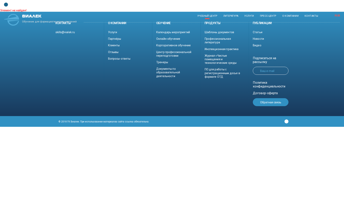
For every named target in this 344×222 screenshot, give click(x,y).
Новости (258, 38)
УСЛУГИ (249, 16)
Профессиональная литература (218, 40)
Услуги (112, 32)
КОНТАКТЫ (311, 16)
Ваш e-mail (267, 71)
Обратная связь (270, 102)
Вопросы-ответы (119, 58)
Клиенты (114, 45)
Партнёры (114, 38)
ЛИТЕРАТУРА (230, 16)
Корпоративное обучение (173, 45)
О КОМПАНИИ (290, 16)
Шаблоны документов (219, 32)
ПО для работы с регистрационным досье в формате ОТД (222, 73)
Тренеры (162, 62)
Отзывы (113, 52)
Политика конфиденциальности (269, 84)
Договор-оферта (265, 93)
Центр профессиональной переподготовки (173, 53)
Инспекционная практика (222, 49)
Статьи (257, 32)
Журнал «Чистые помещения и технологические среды (221, 59)
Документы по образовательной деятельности (168, 72)
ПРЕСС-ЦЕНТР (268, 16)
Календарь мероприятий (173, 32)
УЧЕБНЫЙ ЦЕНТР (207, 16)
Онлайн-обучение (168, 38)
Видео (257, 45)
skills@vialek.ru (65, 32)
